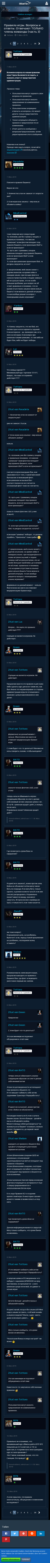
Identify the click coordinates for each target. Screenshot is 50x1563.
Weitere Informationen (10, 1559)
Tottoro (10, 35)
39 (35, 44)
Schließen (25, 1559)
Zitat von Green (16, 1012)
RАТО (31, 818)
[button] (3, 3)
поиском (10, 153)
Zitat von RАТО (16, 1070)
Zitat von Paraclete (18, 409)
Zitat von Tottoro (17, 669)
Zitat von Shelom (17, 1138)
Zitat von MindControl (20, 449)
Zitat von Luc (15, 621)
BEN (30, 1464)
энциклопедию (13, 150)
